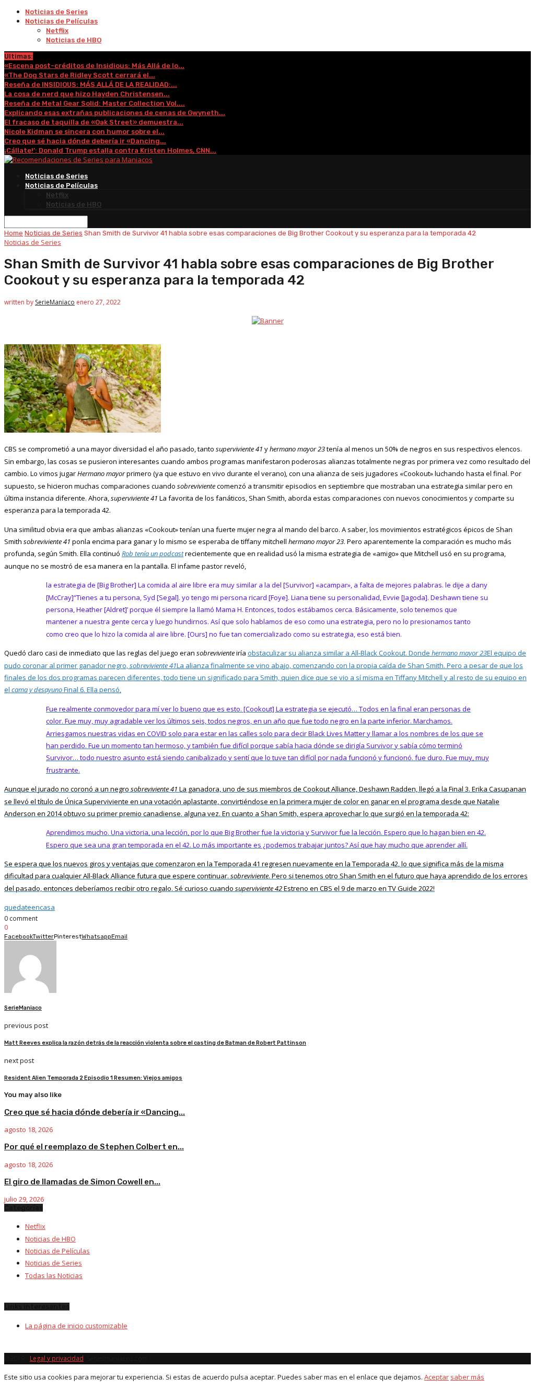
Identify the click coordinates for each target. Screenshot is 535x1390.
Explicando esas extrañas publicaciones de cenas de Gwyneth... (114, 113)
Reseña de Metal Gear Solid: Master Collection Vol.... (94, 103)
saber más (467, 1377)
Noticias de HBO (73, 40)
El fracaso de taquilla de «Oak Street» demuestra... (93, 122)
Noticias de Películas (61, 21)
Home (13, 233)
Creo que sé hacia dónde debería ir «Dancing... (85, 141)
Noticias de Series (56, 12)
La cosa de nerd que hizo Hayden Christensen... (87, 94)
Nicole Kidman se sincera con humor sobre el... (84, 131)
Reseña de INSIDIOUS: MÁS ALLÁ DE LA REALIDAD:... (90, 84)
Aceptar (436, 1377)
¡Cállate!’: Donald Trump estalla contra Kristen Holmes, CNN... (110, 150)
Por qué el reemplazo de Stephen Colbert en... (94, 1146)
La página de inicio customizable (76, 1325)
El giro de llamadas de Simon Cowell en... (82, 1181)
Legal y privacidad (57, 1358)
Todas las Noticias (54, 1275)
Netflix (57, 31)
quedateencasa (29, 907)
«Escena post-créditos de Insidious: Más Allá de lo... (94, 66)
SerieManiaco (55, 302)
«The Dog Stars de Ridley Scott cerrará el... (79, 75)
